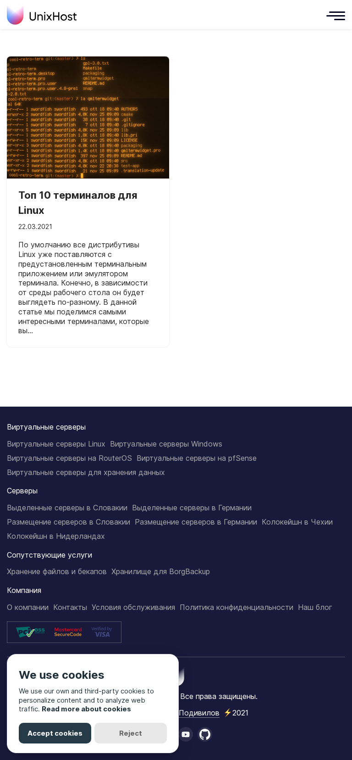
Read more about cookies (86, 708)
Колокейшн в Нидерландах (56, 536)
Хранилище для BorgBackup (160, 571)
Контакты (70, 607)
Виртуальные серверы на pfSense (197, 458)
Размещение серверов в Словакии (68, 521)
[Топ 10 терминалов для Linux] (88, 117)
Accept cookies (55, 733)
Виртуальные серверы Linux (56, 443)
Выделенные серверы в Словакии (67, 507)
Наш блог (315, 607)
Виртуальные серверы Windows (166, 443)
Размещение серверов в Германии (196, 521)
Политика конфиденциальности (236, 607)
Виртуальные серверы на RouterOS (69, 458)
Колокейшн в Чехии (297, 521)
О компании (28, 607)
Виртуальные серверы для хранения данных (86, 472)
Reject (130, 733)
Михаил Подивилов (184, 712)
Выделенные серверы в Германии (192, 507)
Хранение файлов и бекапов (57, 571)
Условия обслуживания (133, 607)
